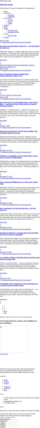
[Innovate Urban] (5, 1)
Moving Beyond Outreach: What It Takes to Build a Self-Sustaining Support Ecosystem (18, 132)
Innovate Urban (6, 5)
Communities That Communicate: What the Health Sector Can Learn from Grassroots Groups (19, 284)
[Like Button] (1, 62)
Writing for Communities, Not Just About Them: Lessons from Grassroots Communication (19, 156)
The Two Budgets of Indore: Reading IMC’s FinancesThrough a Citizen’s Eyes (14, 75)
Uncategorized (26, 42)
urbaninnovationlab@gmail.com (12, 42)
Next (5, 311)
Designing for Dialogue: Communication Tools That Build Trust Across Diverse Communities (19, 233)
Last (5, 313)
